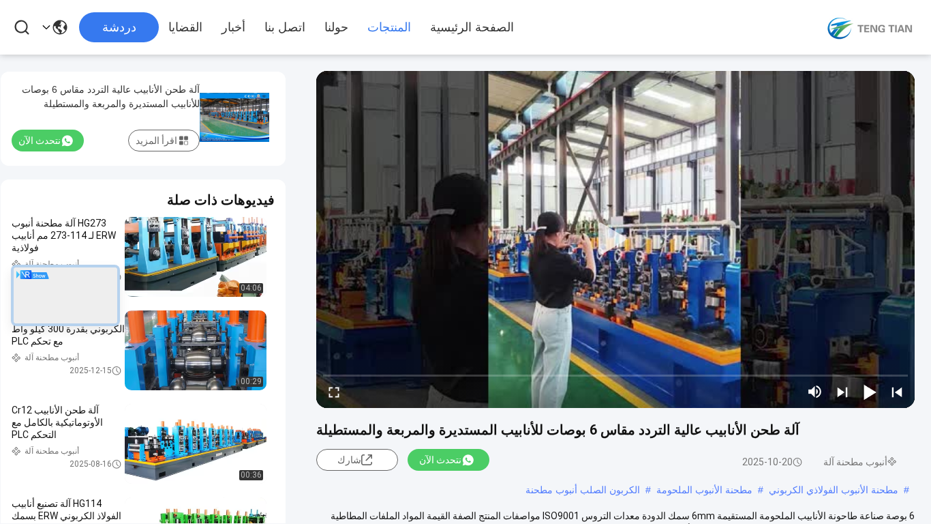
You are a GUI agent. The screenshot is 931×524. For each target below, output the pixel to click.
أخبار (233, 27)
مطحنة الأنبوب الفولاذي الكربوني (833, 489)
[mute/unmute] (815, 391)
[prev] (897, 391)
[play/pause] (869, 391)
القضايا (185, 27)
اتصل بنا (284, 27)
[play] (615, 239)
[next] (842, 391)
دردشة (119, 27)
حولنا (336, 27)
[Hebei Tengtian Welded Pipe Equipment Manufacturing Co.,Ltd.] (869, 27)
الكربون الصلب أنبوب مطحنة (582, 489)
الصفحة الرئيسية (472, 27)
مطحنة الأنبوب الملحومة (704, 489)
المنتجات (389, 27)
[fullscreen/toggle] (334, 391)
